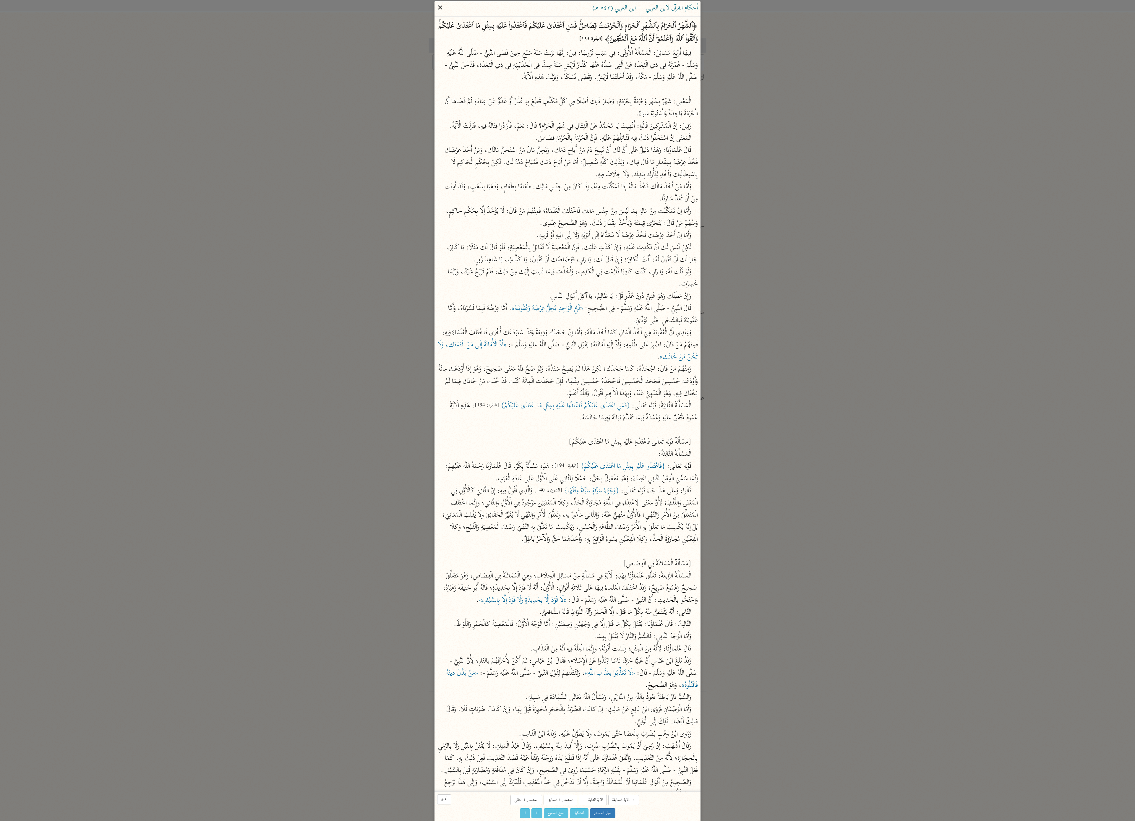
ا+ (537, 813)
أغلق (444, 799)
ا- (525, 813)
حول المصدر (603, 813)
